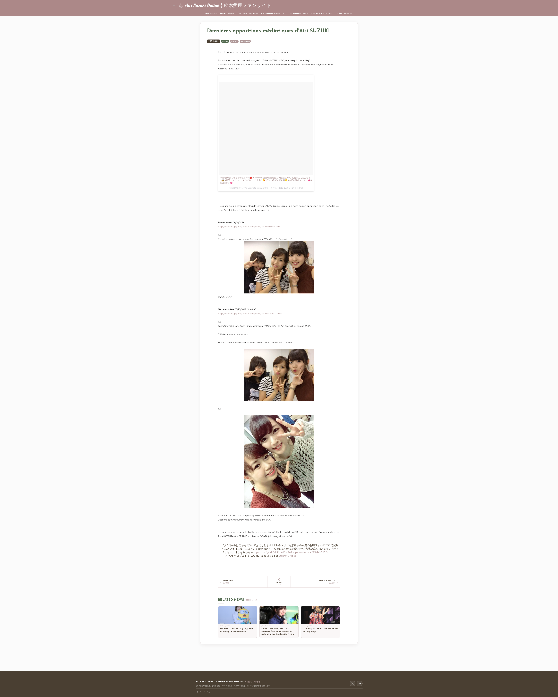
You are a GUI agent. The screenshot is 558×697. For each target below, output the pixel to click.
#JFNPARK (287, 552)
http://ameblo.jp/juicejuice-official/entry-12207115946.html (249, 226)
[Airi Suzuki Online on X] (352, 683)
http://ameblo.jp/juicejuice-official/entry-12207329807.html (250, 313)
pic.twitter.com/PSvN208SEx (311, 552)
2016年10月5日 (287, 556)
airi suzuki (245, 41)
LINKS (345, 14)
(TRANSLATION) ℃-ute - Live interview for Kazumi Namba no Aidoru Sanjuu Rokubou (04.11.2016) (277, 631)
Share (279, 584)
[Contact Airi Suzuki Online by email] (360, 683)
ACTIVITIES (299, 14)
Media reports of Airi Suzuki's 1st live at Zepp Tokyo (320, 630)
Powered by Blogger (205, 692)
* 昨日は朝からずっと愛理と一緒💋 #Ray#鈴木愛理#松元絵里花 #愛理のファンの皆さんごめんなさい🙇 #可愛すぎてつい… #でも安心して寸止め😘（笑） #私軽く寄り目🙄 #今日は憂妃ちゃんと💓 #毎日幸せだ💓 (266, 180)
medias (225, 41)
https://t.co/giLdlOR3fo (266, 552)
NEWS (227, 14)
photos (234, 41)
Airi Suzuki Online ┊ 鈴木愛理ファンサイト (228, 5)
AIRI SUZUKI (274, 14)
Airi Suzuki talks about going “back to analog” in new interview (236, 630)
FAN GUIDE (323, 14)
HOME (211, 14)
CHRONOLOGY (247, 14)
